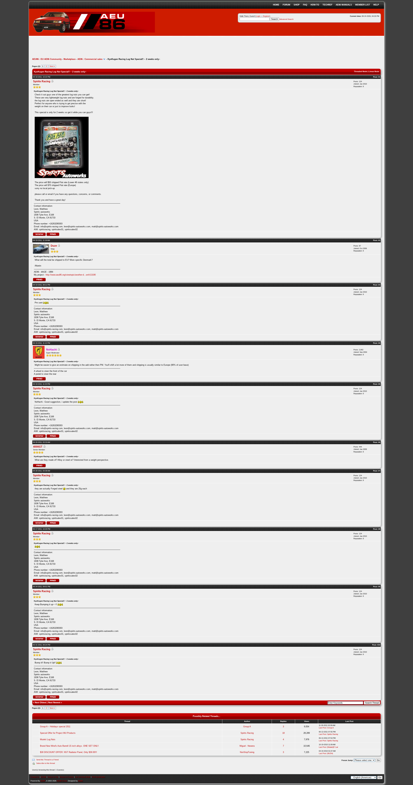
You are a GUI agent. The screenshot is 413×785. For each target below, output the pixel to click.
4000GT (37, 446)
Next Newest (54, 702)
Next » (52, 66)
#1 (379, 77)
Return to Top (53, 777)
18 (283, 733)
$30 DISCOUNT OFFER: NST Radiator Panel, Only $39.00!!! (68, 752)
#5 (379, 384)
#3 (379, 285)
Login (258, 16)
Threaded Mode (360, 71)
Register (266, 16)
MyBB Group (62, 781)
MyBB (42, 781)
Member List (362, 5)
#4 (379, 343)
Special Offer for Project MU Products (58, 733)
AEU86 (43, 777)
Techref (327, 5)
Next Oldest (40, 702)
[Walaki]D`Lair (332, 747)
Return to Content (67, 777)
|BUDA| (330, 753)
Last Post (322, 728)
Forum (286, 5)
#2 (379, 240)
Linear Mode (374, 71)
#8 (379, 529)
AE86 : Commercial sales (89, 59)
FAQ (305, 5)
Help (376, 5)
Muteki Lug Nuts (47, 739)
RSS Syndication (98, 777)
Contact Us (34, 777)
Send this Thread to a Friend (47, 760)
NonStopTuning (247, 752)
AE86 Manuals (344, 5)
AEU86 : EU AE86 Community (47, 59)
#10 (378, 645)
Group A (247, 726)
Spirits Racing (41, 81)
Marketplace (70, 59)
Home (276, 5)
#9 (379, 587)
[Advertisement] (91, 47)
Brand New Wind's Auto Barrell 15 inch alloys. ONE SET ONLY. (69, 746)
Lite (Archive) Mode (82, 777)
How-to (315, 5)
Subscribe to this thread (45, 763)
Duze (54, 245)
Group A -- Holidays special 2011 (55, 726)
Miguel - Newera (247, 746)
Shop (297, 5)
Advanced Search (286, 19)
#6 (379, 442)
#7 (379, 471)
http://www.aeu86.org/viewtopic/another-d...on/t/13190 (71, 275)
